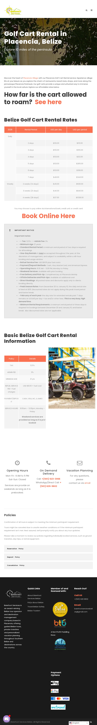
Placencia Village (30, 78)
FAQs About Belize (35, 602)
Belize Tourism (34, 610)
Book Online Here (48, 216)
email (87, 482)
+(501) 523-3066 (51, 478)
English (75, 723)
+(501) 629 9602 (81, 599)
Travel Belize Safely (36, 606)
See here (48, 102)
